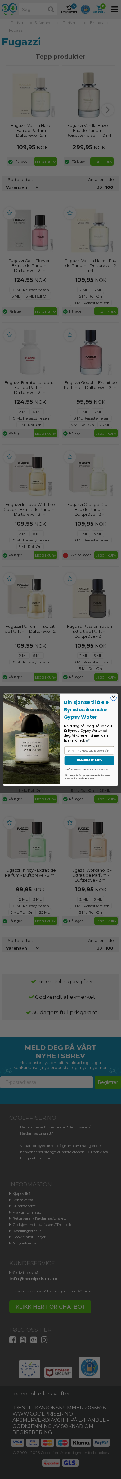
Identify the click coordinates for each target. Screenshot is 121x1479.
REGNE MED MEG (89, 760)
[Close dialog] (113, 697)
